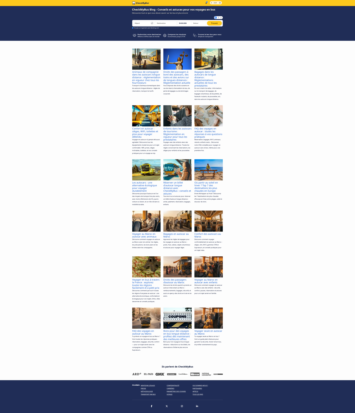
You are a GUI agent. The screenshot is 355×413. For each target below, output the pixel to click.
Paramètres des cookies (176, 391)
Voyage (169, 394)
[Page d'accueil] (140, 3)
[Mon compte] (206, 3)
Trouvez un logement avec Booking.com (146, 28)
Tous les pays (198, 394)
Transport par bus (148, 394)
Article (195, 391)
